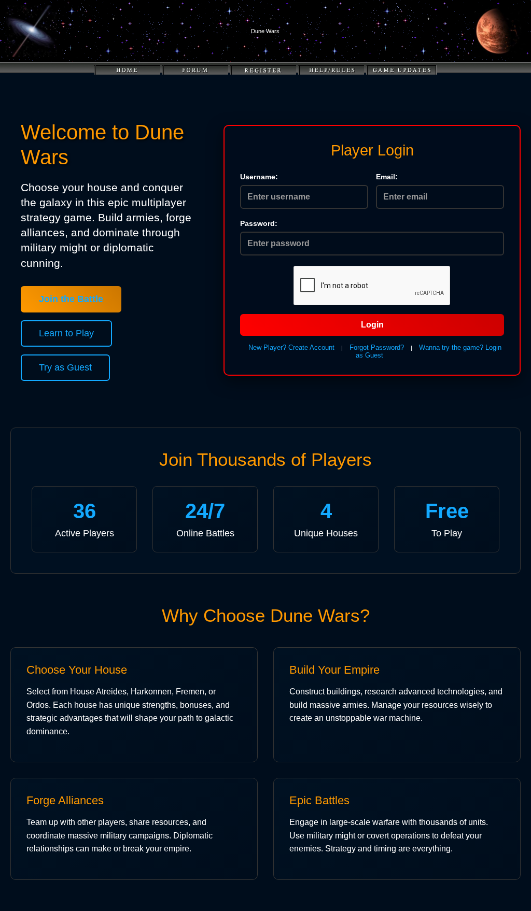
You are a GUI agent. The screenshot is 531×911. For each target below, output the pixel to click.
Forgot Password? (377, 347)
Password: (258, 223)
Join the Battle (71, 299)
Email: (387, 177)
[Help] (195, 70)
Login (372, 324)
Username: (259, 177)
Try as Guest (65, 367)
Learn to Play (66, 333)
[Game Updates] (401, 70)
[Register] (263, 70)
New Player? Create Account (291, 347)
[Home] (127, 70)
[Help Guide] (331, 70)
